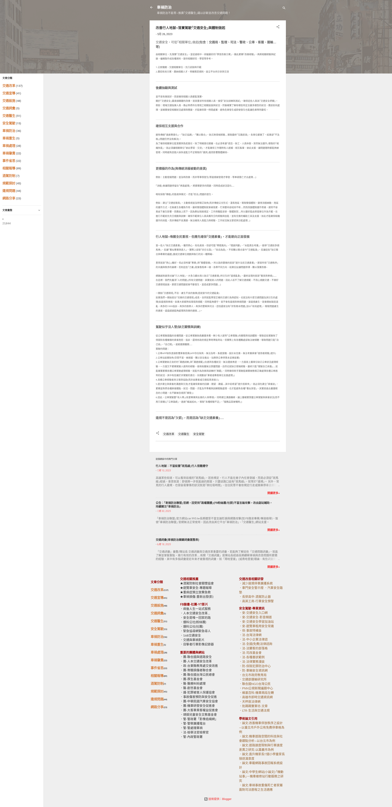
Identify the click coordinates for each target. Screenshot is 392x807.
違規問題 (157, 699)
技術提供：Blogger (220, 799)
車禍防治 (164, 7)
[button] (278, 27)
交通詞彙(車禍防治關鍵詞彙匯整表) (177, 539)
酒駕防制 (157, 683)
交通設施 (157, 605)
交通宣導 (157, 597)
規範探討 (157, 691)
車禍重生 (157, 644)
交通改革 (168, 434)
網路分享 (157, 707)
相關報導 (157, 675)
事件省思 (157, 668)
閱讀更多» (273, 493)
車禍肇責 (157, 660)
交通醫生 (183, 434)
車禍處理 (157, 652)
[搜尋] (284, 8)
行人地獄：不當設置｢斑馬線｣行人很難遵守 (182, 466)
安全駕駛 (198, 434)
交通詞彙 (157, 613)
